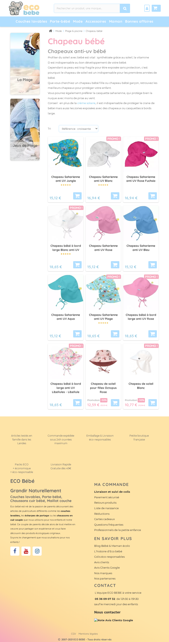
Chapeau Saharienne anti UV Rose (103, 248)
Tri (49, 128)
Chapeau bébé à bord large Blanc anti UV (65, 248)
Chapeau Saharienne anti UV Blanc (103, 179)
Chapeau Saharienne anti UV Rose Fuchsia (140, 179)
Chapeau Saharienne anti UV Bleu (141, 248)
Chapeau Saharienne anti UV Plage (103, 317)
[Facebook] (14, 551)
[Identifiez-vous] (147, 8)
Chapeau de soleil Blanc (141, 386)
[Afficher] (77, 195)
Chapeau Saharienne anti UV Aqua (65, 317)
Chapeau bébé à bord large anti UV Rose (141, 317)
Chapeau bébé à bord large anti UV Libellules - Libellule (65, 388)
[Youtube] (26, 551)
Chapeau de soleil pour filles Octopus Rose (103, 388)
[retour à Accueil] (50, 31)
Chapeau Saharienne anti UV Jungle (65, 179)
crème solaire (86, 103)
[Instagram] (37, 551)
